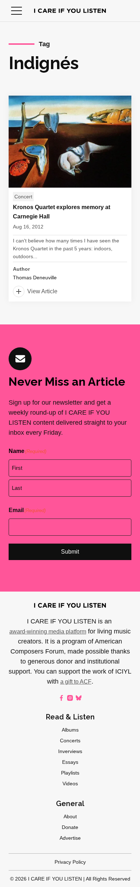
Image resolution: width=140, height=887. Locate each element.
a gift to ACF (76, 682)
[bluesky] (78, 698)
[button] (16, 11)
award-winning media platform (47, 631)
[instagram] (70, 698)
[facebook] (61, 698)
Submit (70, 552)
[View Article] (70, 199)
